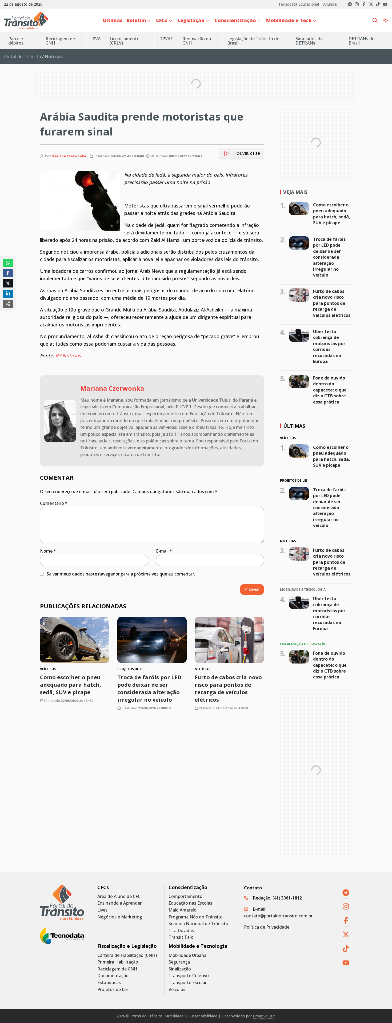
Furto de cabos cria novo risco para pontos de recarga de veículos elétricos (228, 688)
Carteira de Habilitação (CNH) (127, 955)
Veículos (177, 989)
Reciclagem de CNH (117, 969)
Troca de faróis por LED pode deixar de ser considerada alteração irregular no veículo (149, 688)
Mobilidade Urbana (187, 955)
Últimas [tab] (294, 425)
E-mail (164, 551)
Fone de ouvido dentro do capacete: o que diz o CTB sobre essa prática (330, 390)
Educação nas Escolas (190, 903)
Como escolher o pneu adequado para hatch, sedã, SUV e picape (70, 685)
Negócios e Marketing (119, 917)
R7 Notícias (68, 355)
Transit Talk (181, 937)
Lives (102, 910)
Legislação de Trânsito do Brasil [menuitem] (253, 41)
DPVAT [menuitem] (166, 39)
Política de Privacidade (266, 927)
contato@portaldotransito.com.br (278, 916)
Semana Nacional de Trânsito (198, 923)
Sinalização (180, 969)
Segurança (179, 962)
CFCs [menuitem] (161, 20)
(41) (287, 898)
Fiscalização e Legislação (127, 946)
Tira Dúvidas (181, 930)
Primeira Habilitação (117, 962)
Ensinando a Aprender (119, 903)
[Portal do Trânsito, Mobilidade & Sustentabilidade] (62, 902)
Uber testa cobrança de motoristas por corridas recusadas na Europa (329, 346)
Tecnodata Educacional (298, 4)
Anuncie (330, 4)
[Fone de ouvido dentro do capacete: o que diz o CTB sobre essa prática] (299, 381)
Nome (48, 551)
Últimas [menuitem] (113, 20)
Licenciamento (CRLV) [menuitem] (124, 41)
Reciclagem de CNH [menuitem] (60, 41)
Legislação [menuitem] (191, 20)
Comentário (53, 503)
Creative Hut (264, 1015)
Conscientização (188, 887)
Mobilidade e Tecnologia (198, 946)
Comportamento (185, 896)
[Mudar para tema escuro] (385, 20)
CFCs (103, 887)
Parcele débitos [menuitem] (15, 41)
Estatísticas (109, 982)
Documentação (113, 975)
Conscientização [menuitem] (235, 20)
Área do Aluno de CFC (119, 896)
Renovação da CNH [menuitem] (196, 41)
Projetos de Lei (112, 989)
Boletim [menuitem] (136, 20)
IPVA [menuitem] (96, 39)
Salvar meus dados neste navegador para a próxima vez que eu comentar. (121, 574)
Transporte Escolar (188, 982)
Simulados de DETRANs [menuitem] (309, 41)
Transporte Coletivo (189, 975)
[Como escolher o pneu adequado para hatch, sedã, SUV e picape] (74, 640)
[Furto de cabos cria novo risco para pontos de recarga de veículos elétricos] (229, 640)
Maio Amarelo (183, 910)
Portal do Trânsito (22, 56)
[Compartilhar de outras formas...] (8, 304)
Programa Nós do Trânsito (196, 917)
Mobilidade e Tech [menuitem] (289, 20)
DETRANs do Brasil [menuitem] (362, 41)
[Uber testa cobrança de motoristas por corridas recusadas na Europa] (299, 335)
